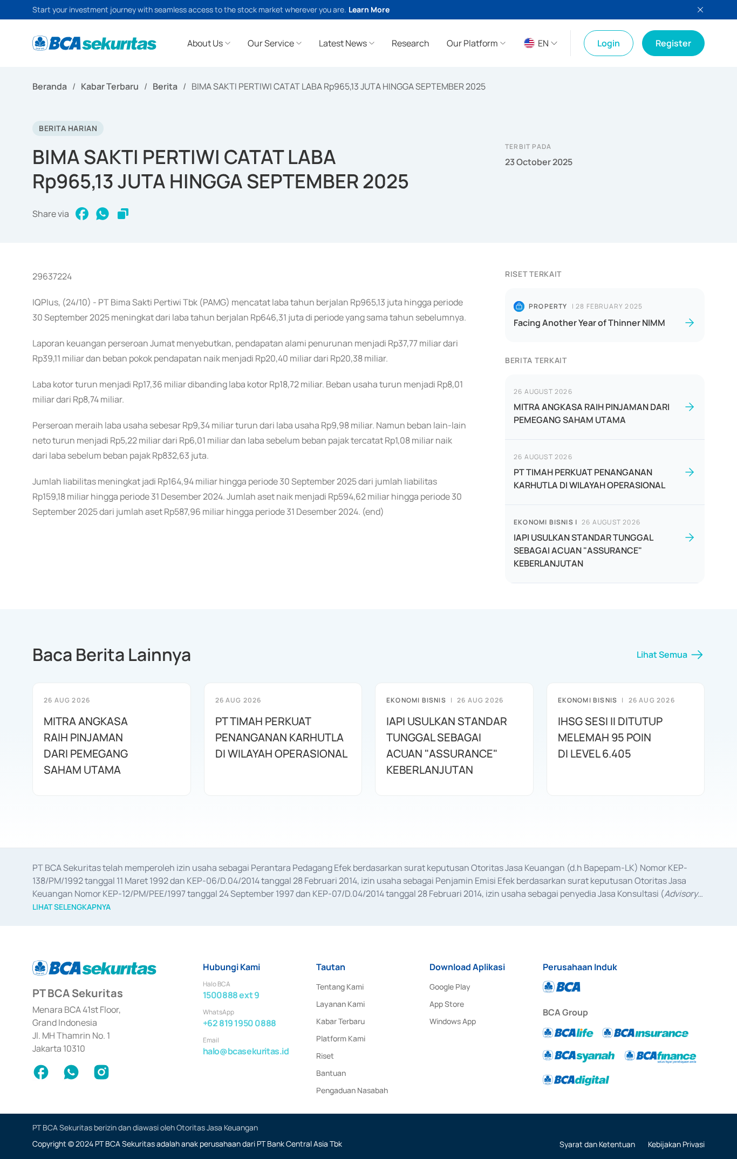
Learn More (369, 9)
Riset (325, 1056)
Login (608, 43)
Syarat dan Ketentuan (597, 1144)
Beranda (49, 86)
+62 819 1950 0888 (239, 1023)
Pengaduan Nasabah (352, 1090)
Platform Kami (340, 1038)
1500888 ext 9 (231, 995)
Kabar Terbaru (110, 86)
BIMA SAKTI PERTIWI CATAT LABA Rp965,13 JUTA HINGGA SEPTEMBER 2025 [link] (339, 86)
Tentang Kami (340, 986)
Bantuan (331, 1073)
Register (673, 43)
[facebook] (82, 213)
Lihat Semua (662, 654)
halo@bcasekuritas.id (246, 1051)
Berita (165, 86)
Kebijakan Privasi (676, 1144)
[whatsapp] (102, 213)
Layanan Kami (340, 1004)
